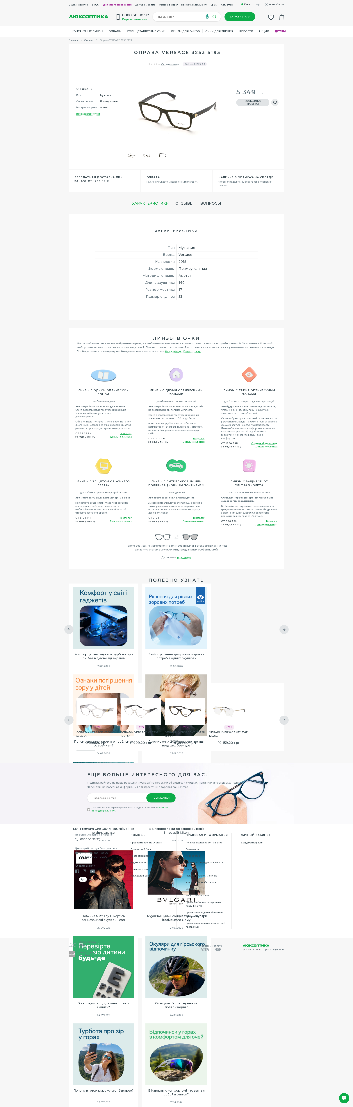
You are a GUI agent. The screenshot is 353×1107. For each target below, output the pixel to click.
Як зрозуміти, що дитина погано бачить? (103, 1005)
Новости (246, 31)
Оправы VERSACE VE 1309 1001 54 (139, 734)
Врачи (214, 4)
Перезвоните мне (134, 19)
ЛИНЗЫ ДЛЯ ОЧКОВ (185, 31)
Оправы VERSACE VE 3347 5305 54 (95, 734)
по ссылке (184, 557)
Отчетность (192, 849)
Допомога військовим (117, 4)
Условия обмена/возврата (201, 882)
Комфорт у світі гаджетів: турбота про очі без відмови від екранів (103, 656)
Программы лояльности (194, 4)
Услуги (95, 4)
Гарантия (191, 869)
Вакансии (191, 889)
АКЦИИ (264, 31)
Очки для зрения (219, 31)
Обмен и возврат (168, 4)
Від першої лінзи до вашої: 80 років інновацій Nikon (176, 830)
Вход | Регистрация (252, 842)
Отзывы (184, 203)
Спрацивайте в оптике (264, 443)
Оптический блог (141, 849)
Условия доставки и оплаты (201, 875)
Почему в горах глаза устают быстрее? (103, 1090)
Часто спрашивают (142, 855)
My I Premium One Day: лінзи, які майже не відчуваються (103, 830)
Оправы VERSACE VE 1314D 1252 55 (228, 734)
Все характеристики (88, 113)
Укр (257, 4)
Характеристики (150, 203)
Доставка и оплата (145, 4)
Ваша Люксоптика (78, 4)
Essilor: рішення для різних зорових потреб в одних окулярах (176, 656)
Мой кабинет (276, 4)
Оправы (115, 31)
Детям (280, 31)
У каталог (126, 433)
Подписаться (161, 797)
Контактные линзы (87, 31)
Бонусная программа (198, 895)
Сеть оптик (227, 4)
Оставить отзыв (170, 64)
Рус (83, 879)
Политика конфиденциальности (204, 862)
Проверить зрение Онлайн (146, 842)
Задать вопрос (139, 862)
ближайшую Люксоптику (183, 351)
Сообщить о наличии (253, 102)
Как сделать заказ (141, 875)
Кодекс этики (193, 855)
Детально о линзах (121, 436)
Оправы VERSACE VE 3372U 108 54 (185, 734)
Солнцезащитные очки (146, 31)
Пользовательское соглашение (204, 842)
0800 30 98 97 (90, 839)
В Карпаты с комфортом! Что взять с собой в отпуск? (176, 1092)
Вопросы (210, 203)
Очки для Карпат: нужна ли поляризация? (176, 1005)
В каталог (198, 438)
